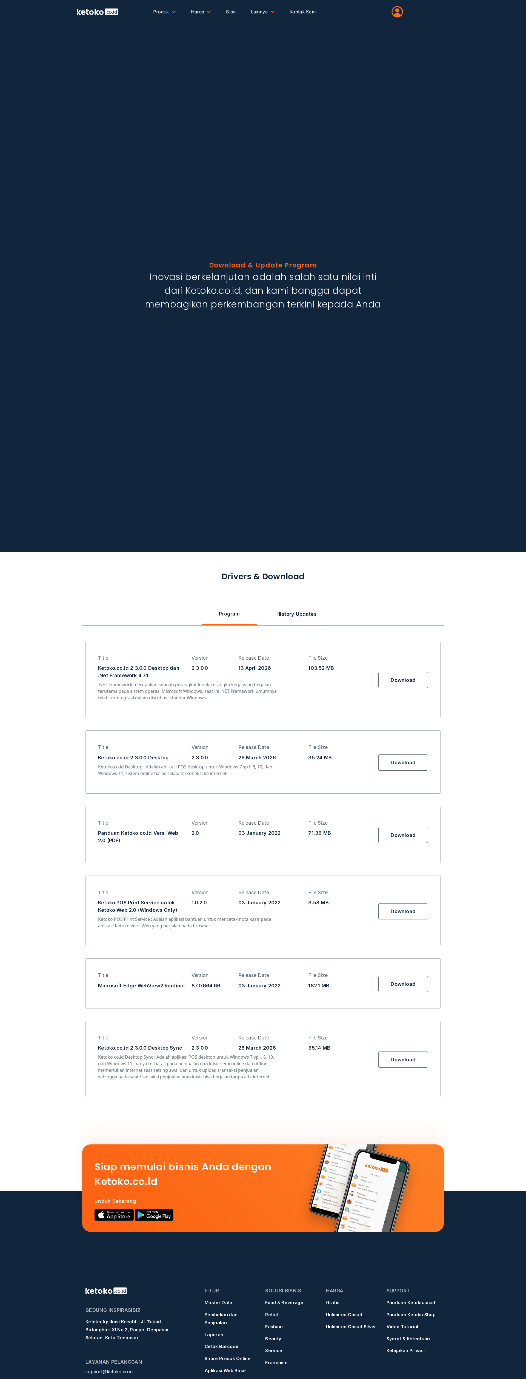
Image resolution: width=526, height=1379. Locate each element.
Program (229, 614)
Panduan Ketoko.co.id (411, 1302)
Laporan (214, 1334)
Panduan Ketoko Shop (411, 1314)
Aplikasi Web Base (225, 1370)
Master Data (219, 1302)
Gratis (333, 1302)
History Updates (296, 614)
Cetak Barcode (221, 1346)
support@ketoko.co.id (109, 1371)
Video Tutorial (402, 1326)
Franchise (276, 1362)
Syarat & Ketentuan (408, 1338)
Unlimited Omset (344, 1314)
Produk (161, 12)
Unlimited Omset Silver (351, 1326)
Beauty (273, 1338)
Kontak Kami (303, 12)
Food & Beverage (284, 1302)
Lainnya (259, 12)
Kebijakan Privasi (406, 1350)
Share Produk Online (228, 1358)
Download (403, 680)
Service (273, 1350)
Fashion (274, 1326)
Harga (197, 12)
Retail (271, 1314)
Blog (231, 12)
